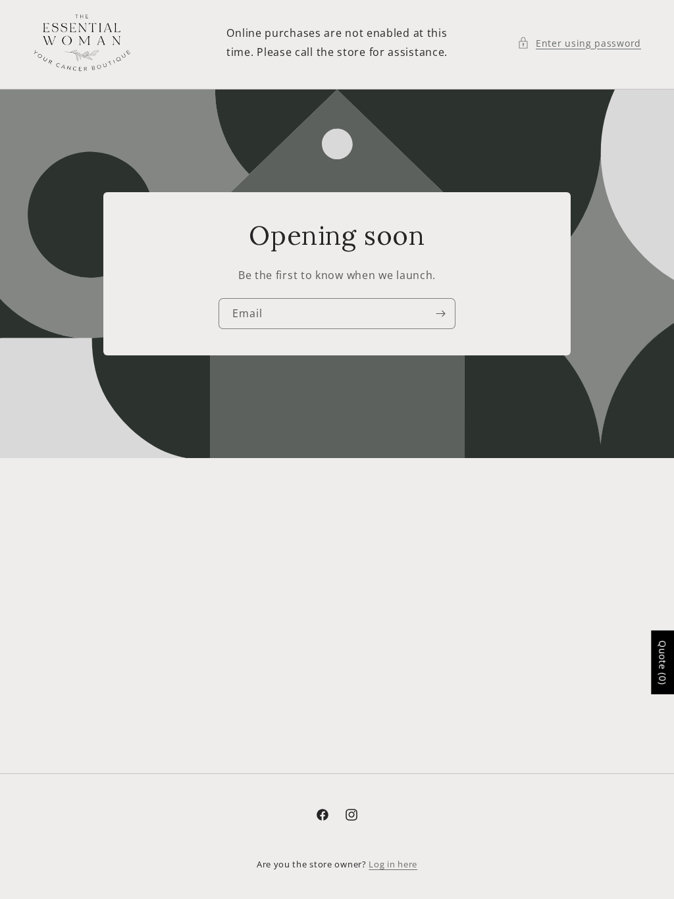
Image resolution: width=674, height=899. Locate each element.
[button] (579, 43)
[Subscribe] (440, 313)
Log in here (393, 864)
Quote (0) (662, 662)
